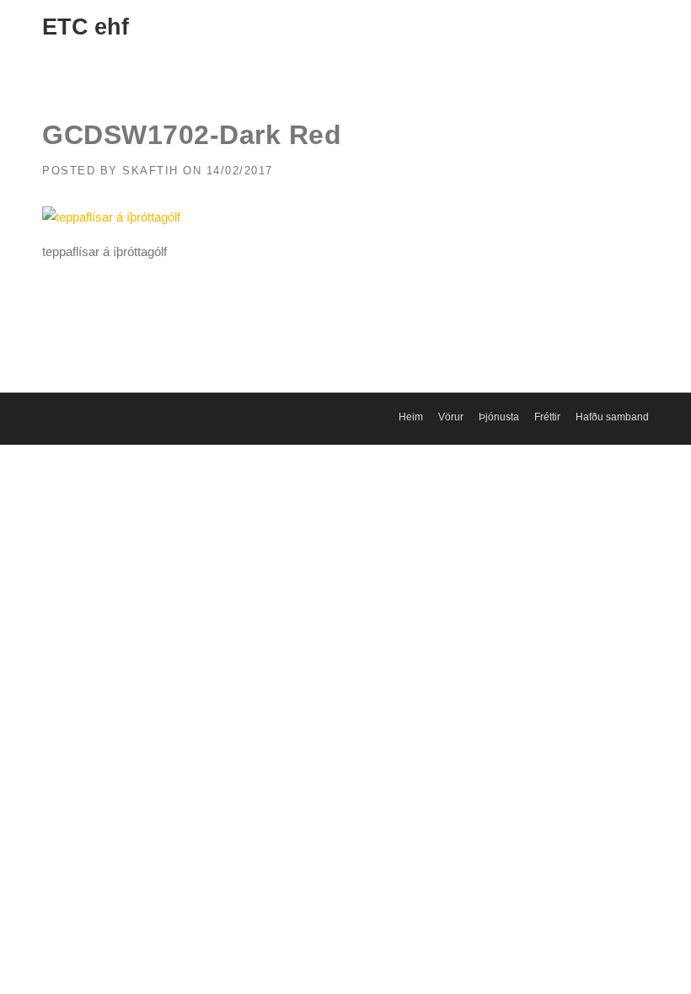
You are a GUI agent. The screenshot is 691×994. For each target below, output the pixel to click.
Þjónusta (499, 417)
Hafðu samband (612, 417)
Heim (411, 417)
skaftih (150, 170)
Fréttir (547, 417)
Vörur (450, 417)
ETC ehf (85, 27)
